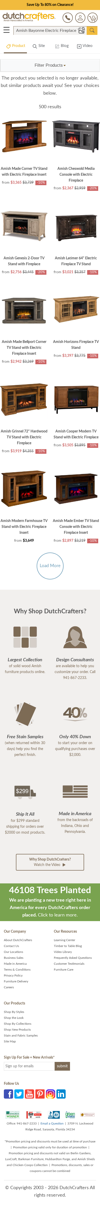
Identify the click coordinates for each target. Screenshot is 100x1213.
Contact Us (11, 946)
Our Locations (13, 951)
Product (18, 46)
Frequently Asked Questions (73, 957)
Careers (9, 987)
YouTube (29, 1094)
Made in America (15, 963)
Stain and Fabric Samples (21, 1035)
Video (87, 46)
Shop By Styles (14, 1011)
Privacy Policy (13, 975)
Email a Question (52, 1123)
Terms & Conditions (17, 969)
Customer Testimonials (69, 963)
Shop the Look (14, 1017)
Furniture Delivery (16, 981)
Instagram (50, 1094)
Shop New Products (17, 1029)
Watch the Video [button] (50, 862)
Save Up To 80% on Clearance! (50, 5)
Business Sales (13, 957)
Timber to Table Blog (68, 946)
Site (41, 46)
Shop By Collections (17, 1023)
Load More (50, 566)
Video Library (63, 951)
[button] (50, 65)
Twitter (19, 1094)
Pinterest (40, 1094)
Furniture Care (63, 969)
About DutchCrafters (18, 940)
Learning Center (64, 940)
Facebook (8, 1094)
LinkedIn (61, 1094)
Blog (64, 46)
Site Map (10, 1041)
